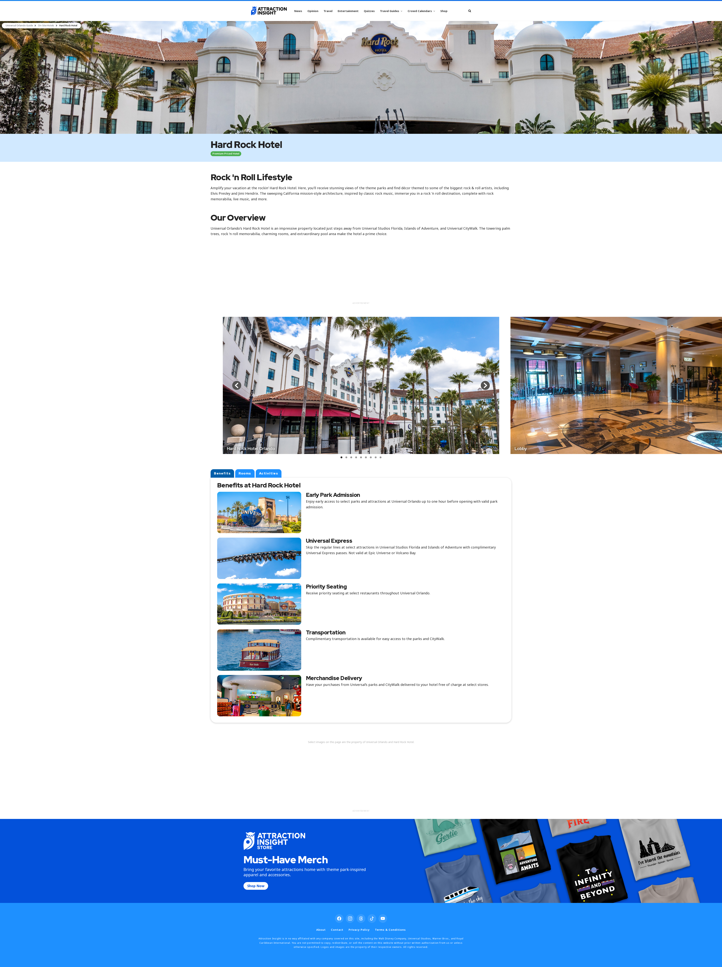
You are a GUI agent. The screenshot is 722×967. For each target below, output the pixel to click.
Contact (337, 929)
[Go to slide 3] (351, 457)
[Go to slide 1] (341, 457)
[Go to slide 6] (366, 457)
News (298, 11)
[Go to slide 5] (361, 457)
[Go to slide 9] (380, 457)
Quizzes (369, 11)
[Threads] (361, 918)
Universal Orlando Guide (19, 25)
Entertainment (348, 11)
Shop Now (255, 886)
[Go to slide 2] (346, 457)
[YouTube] (382, 918)
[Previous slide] (236, 385)
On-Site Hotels (46, 25)
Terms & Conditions (390, 929)
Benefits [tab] (222, 473)
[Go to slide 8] (376, 457)
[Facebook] (339, 918)
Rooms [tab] (245, 473)
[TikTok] (372, 918)
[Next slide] (485, 385)
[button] (361, 77)
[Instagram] (350, 918)
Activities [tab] (268, 473)
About (321, 929)
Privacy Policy (359, 929)
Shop (443, 11)
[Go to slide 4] (356, 457)
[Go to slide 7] (371, 457)
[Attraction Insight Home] (269, 11)
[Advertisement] (361, 273)
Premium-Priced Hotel (225, 153)
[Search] (469, 10)
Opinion (312, 11)
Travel (328, 11)
